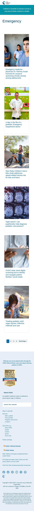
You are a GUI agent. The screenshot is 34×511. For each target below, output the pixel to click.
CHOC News (9, 450)
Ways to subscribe (7, 411)
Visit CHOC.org (6, 425)
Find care (5, 413)
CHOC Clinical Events (13, 446)
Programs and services (11, 419)
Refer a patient (9, 415)
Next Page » (23, 341)
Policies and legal (7, 439)
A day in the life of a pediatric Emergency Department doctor (14, 124)
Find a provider (9, 417)
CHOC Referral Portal (9, 363)
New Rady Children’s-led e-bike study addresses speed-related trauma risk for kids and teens (16, 174)
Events (7, 433)
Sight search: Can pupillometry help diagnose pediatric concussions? (16, 224)
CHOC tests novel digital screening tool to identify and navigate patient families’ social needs (15, 273)
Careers (7, 431)
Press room (8, 435)
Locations (7, 421)
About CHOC (8, 427)
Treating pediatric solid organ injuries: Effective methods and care (15, 323)
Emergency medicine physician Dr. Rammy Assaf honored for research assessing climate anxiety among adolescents (17, 73)
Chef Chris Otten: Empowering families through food (16, 465)
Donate (7, 429)
